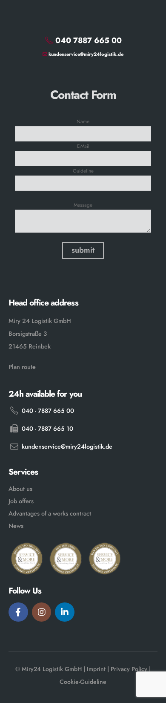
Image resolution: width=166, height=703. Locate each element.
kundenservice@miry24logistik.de (85, 54)
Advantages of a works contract (50, 513)
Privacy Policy (129, 669)
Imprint (96, 669)
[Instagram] (42, 612)
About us (20, 488)
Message (83, 204)
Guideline (83, 170)
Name (83, 121)
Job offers (21, 501)
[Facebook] (18, 612)
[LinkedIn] (64, 612)
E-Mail (83, 146)
